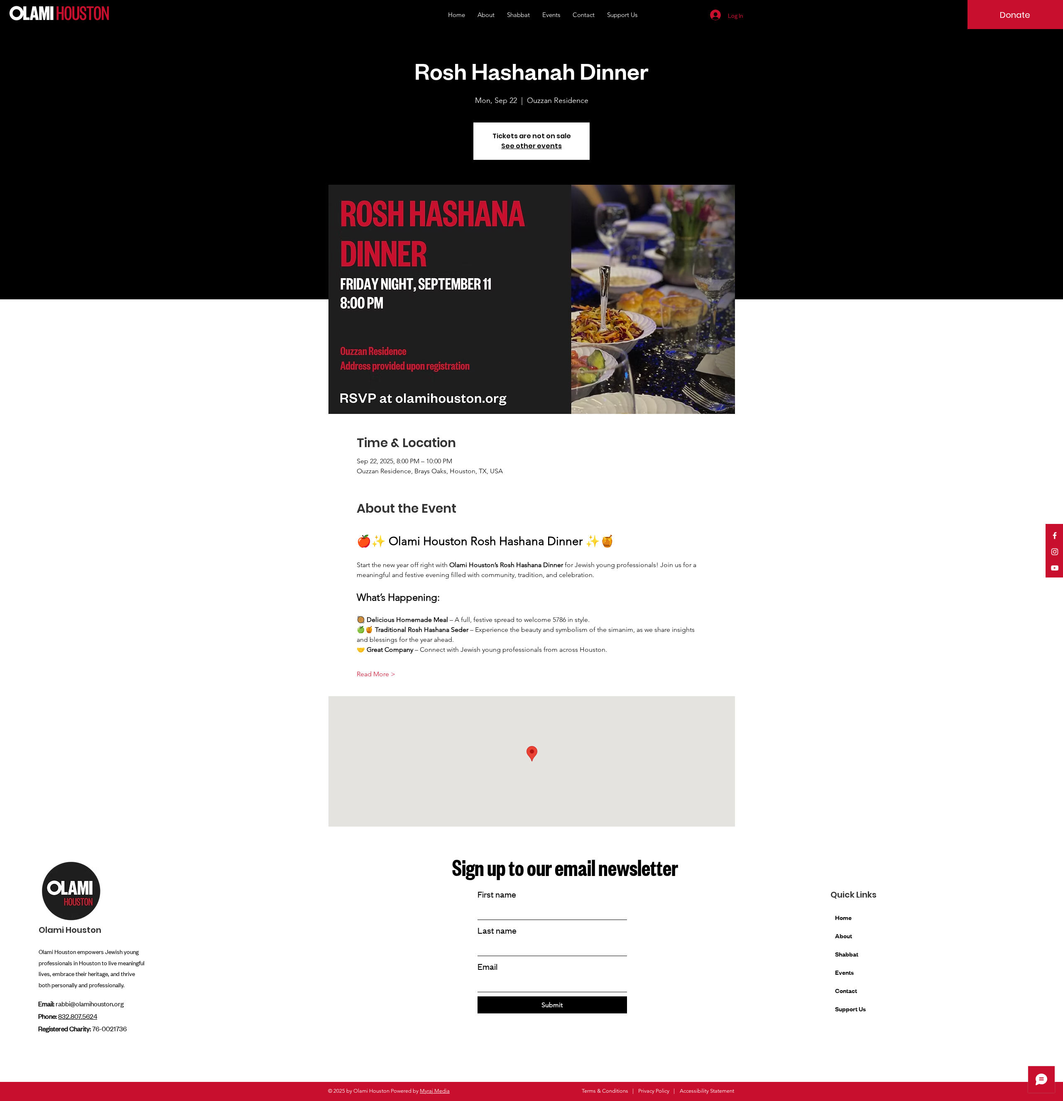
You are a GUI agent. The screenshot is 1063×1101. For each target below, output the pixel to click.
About (843, 935)
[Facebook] (1054, 535)
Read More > (376, 674)
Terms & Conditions (605, 1091)
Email (487, 966)
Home (843, 917)
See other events (531, 146)
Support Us (850, 1008)
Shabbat (846, 953)
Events (844, 972)
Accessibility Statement (707, 1091)
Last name (497, 930)
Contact (846, 990)
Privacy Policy (653, 1091)
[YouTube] (1054, 568)
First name (497, 894)
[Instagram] (1054, 551)
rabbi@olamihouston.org (90, 1003)
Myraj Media (435, 1091)
